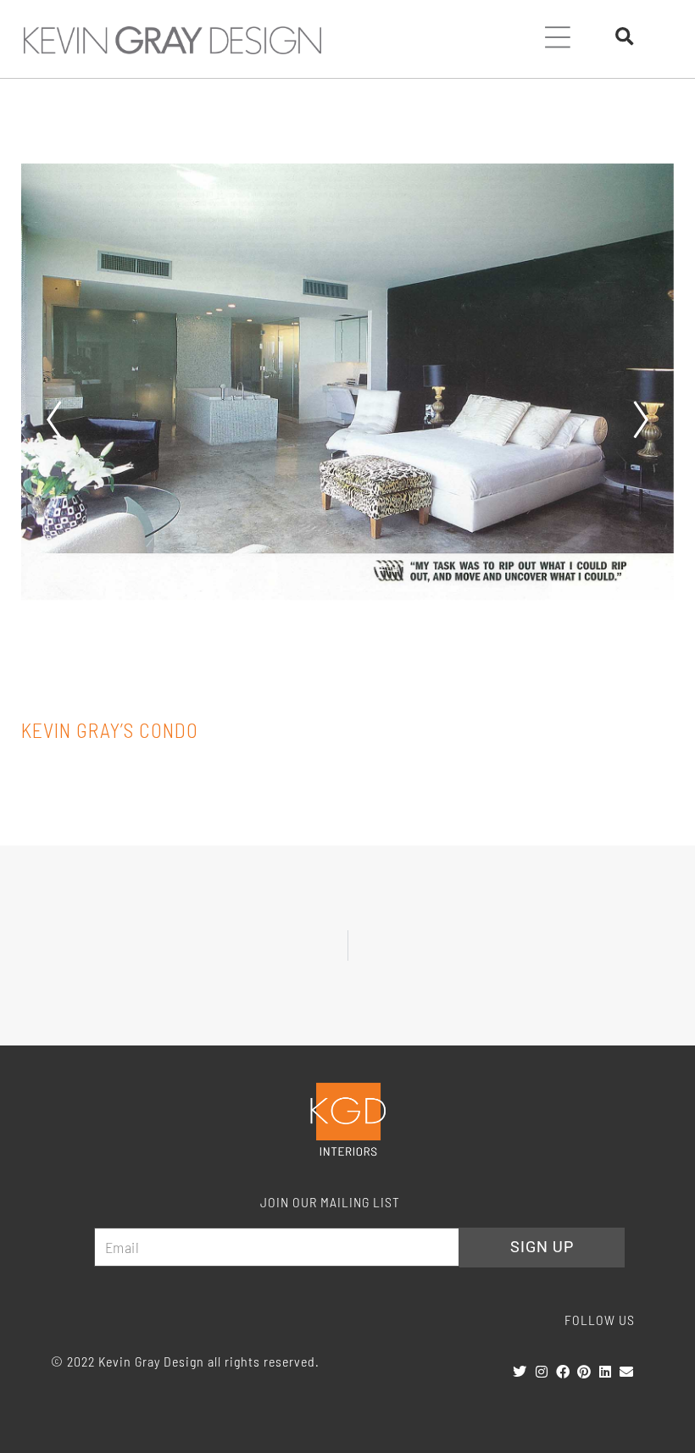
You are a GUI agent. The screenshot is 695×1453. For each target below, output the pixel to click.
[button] (558, 39)
